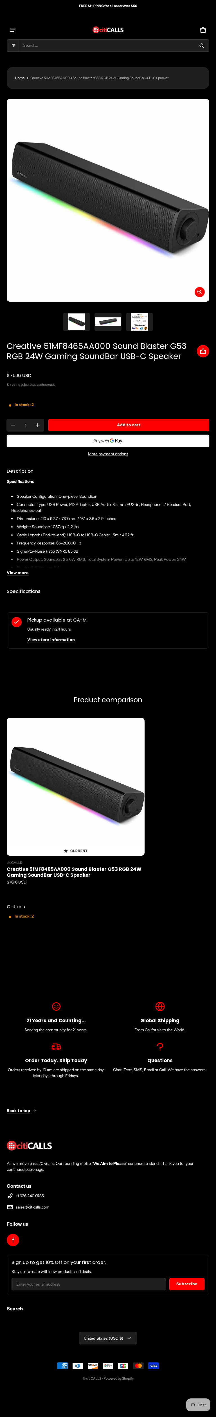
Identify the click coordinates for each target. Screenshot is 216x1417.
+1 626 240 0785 (30, 1195)
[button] (108, 45)
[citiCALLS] (108, 29)
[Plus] (38, 425)
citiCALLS (93, 1378)
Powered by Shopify (119, 1378)
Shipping (13, 384)
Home (20, 78)
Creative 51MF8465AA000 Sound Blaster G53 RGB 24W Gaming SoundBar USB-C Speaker (74, 872)
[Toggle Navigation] (13, 30)
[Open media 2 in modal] (108, 200)
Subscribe (186, 1283)
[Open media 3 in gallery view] (139, 322)
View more (17, 572)
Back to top (18, 1110)
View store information (51, 639)
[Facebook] (13, 1240)
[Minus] (13, 425)
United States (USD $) (103, 1338)
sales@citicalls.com (33, 1207)
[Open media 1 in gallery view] (76, 322)
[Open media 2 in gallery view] (108, 322)
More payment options (108, 453)
